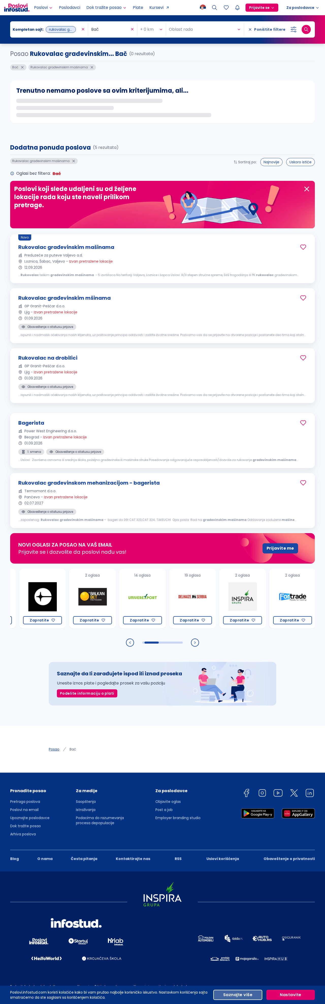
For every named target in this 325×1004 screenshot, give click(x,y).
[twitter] (294, 794)
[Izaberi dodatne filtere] (293, 29)
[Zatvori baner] (307, 189)
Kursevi (156, 7)
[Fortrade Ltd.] (279, 598)
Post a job (164, 809)
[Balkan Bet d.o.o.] (79, 598)
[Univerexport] (129, 598)
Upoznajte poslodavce (30, 817)
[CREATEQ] (29, 598)
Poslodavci (69, 7)
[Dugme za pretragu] (306, 29)
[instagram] (262, 794)
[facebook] (246, 794)
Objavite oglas (168, 801)
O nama (45, 858)
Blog (14, 858)
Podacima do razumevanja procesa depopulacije (100, 820)
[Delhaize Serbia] (179, 598)
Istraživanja (85, 809)
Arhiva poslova (23, 834)
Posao (54, 749)
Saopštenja (86, 801)
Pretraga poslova (25, 801)
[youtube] (278, 794)
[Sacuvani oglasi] (226, 7)
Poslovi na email (24, 809)
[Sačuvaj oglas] (303, 247)
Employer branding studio (178, 817)
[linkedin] (310, 794)
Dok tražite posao (25, 825)
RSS (178, 858)
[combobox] (46, 29)
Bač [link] (73, 749)
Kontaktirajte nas (133, 858)
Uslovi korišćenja (222, 858)
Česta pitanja (84, 858)
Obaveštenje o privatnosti (289, 858)
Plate (138, 7)
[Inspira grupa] (229, 598)
